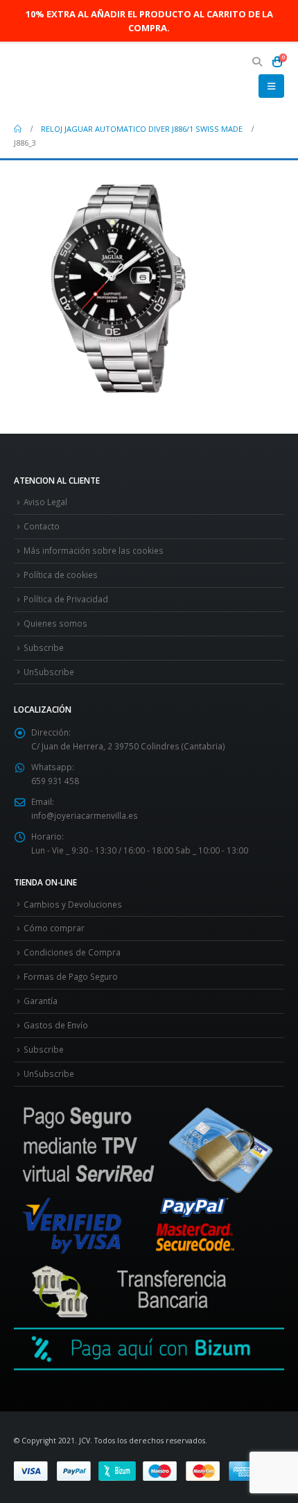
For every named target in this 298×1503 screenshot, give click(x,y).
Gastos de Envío (56, 1024)
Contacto (42, 526)
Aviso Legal (45, 501)
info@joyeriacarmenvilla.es (84, 815)
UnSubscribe (49, 671)
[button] (257, 62)
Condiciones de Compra (72, 952)
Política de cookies (61, 574)
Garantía (41, 1000)
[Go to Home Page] (17, 129)
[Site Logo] (52, 79)
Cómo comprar (54, 927)
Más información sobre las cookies (94, 550)
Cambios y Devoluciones (73, 904)
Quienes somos (55, 623)
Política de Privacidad (66, 598)
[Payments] (138, 1470)
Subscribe (44, 647)
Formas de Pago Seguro (71, 976)
